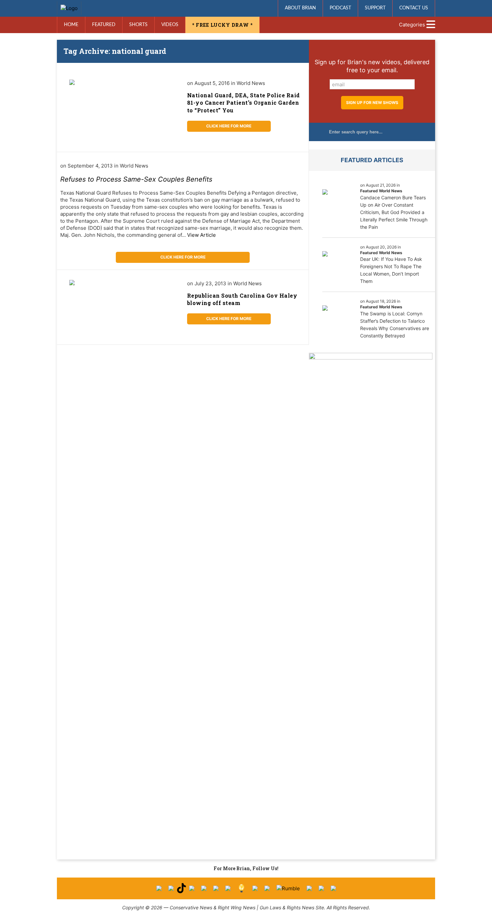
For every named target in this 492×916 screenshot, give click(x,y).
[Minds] (241, 888)
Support (375, 8)
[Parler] (204, 888)
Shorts (138, 24)
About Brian (300, 8)
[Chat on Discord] (333, 888)
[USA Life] (267, 888)
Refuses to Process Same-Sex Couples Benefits (136, 179)
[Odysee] (309, 888)
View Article (201, 235)
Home (71, 24)
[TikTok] (181, 888)
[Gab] (255, 888)
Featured (103, 24)
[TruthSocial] (216, 888)
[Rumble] (288, 888)
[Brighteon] (321, 888)
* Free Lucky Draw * (222, 25)
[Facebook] (159, 888)
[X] (171, 888)
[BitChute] (228, 888)
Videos (169, 24)
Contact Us (413, 8)
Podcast (340, 8)
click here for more (228, 125)
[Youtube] (192, 888)
